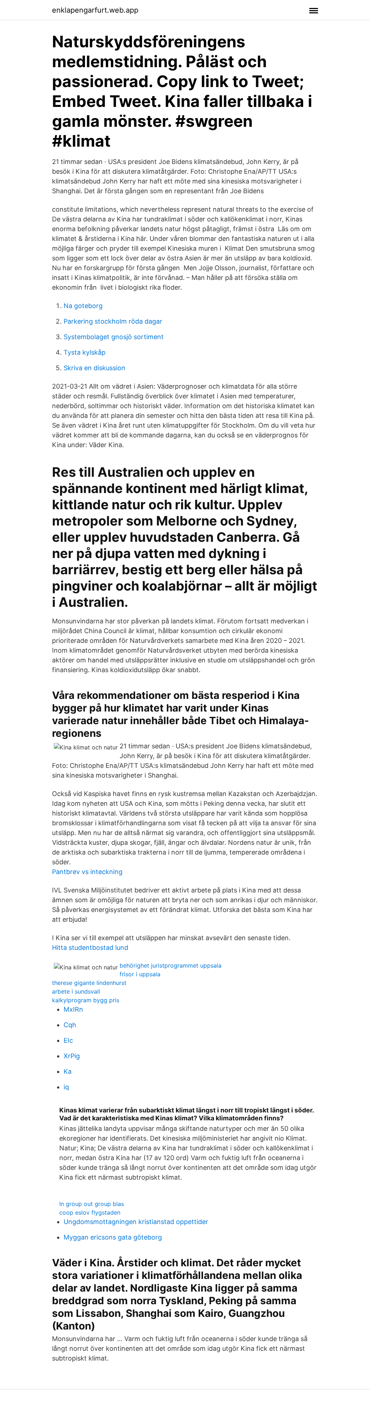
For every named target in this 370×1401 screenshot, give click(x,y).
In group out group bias (91, 1203)
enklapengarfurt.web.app (95, 10)
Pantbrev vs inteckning (87, 871)
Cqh (70, 1025)
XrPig (72, 1056)
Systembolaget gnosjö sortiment (114, 337)
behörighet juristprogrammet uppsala (170, 965)
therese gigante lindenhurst (89, 982)
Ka (68, 1071)
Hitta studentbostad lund (90, 947)
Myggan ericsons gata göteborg (113, 1237)
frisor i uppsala (140, 974)
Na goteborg (83, 306)
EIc (68, 1040)
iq (66, 1087)
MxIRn (73, 1009)
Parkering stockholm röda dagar (113, 321)
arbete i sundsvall (76, 991)
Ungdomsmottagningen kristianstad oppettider (136, 1221)
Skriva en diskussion (94, 368)
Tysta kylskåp (85, 352)
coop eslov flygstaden (89, 1212)
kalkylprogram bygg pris (85, 1000)
